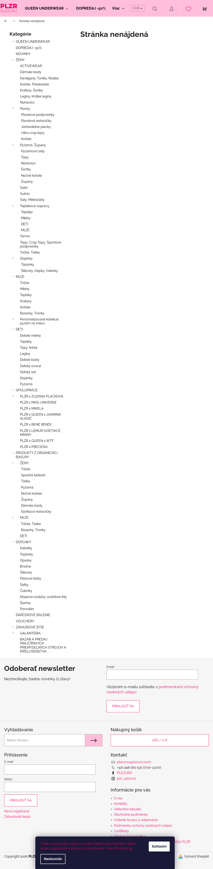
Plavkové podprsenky (37, 115)
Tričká (24, 283)
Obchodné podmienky (131, 814)
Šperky (25, 603)
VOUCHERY (25, 621)
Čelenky (26, 591)
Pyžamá (26, 384)
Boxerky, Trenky (32, 313)
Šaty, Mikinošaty (32, 200)
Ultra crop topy (33, 133)
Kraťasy (26, 301)
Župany (27, 182)
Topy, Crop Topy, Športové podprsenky (40, 244)
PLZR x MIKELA (31, 408)
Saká (23, 188)
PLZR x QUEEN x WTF (37, 441)
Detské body (29, 360)
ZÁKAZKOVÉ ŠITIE (30, 627)
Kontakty (120, 804)
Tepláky (27, 212)
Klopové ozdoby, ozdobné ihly (43, 597)
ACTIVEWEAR (31, 66)
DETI (24, 224)
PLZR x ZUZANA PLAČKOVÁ (41, 396)
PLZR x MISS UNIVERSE (38, 402)
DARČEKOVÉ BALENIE (33, 615)
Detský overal (30, 366)
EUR (136, 8)
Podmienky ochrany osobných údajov (143, 826)
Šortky (26, 169)
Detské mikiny (30, 336)
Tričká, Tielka (30, 252)
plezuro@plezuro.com (134, 762)
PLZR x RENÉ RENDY (36, 424)
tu (130, 848)
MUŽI (25, 230)
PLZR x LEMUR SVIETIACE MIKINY (40, 433)
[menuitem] (46, 8)
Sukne (25, 194)
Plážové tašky (30, 578)
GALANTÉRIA (30, 633)
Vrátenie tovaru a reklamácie (136, 820)
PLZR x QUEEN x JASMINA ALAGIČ (40, 416)
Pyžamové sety (33, 151)
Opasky (26, 560)
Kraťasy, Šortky (31, 90)
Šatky (24, 585)
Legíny (25, 354)
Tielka (25, 481)
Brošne (25, 566)
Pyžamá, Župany (33, 145)
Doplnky (26, 258)
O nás (118, 798)
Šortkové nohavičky (36, 512)
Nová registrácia (16, 811)
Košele (26, 139)
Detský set (28, 372)
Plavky (25, 109)
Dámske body (30, 72)
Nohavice (27, 102)
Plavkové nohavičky (36, 121)
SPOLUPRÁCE (27, 390)
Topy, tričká (28, 348)
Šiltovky (26, 572)
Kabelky (26, 548)
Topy (25, 157)
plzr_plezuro (126, 778)
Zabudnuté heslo (17, 817)
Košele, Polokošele (34, 84)
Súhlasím (159, 846)
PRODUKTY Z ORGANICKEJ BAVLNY (37, 455)
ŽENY (20, 60)
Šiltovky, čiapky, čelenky (39, 271)
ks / (160, 740)
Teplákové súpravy (34, 206)
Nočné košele (31, 176)
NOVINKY (23, 54)
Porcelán (27, 609)
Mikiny (26, 218)
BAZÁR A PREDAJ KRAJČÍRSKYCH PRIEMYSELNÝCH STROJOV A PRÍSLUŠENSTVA (43, 645)
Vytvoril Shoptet (196, 856)
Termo (25, 236)
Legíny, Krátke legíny (35, 96)
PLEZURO (124, 773)
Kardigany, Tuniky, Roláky (39, 78)
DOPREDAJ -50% (29, 48)
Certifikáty (121, 831)
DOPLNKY (23, 542)
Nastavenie (53, 859)
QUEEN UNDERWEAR (33, 42)
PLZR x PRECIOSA (34, 447)
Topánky (27, 264)
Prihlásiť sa (123, 706)
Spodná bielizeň (33, 475)
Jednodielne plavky (36, 127)
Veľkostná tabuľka (127, 809)
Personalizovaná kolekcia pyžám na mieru (39, 321)
